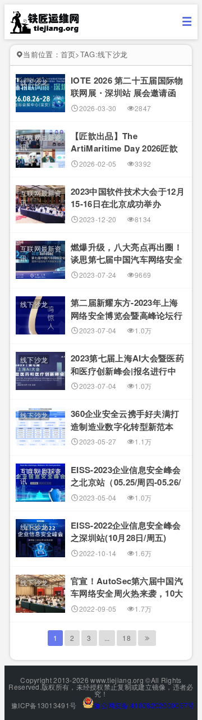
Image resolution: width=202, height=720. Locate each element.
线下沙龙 (34, 81)
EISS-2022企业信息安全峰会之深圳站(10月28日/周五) (126, 531)
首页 (68, 54)
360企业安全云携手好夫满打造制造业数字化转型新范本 (125, 420)
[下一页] (147, 638)
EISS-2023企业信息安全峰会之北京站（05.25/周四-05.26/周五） (126, 482)
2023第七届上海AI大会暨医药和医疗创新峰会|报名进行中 (127, 364)
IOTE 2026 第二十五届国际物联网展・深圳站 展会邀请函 (127, 86)
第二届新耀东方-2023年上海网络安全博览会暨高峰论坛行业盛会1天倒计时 (126, 315)
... (107, 638)
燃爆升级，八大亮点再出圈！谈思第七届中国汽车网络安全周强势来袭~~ (126, 259)
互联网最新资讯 (41, 142)
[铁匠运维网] (45, 30)
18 (126, 638)
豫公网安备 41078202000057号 (144, 705)
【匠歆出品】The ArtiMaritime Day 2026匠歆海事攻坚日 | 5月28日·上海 (124, 148)
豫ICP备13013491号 (43, 705)
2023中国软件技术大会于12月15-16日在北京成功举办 (128, 197)
